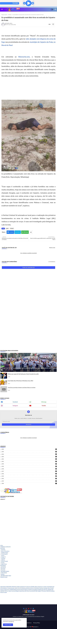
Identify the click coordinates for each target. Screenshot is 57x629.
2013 (29, 481)
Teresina (44, 591)
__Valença (2, 559)
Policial (9, 14)
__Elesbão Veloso (4, 552)
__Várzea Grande (4, 561)
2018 (29, 469)
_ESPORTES (3, 567)
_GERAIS (2, 574)
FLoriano (44, 586)
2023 (29, 456)
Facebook (11, 232)
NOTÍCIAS (2, 548)
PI (3, 589)
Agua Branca (3, 586)
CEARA (18, 586)
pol (17, 589)
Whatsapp (26, 232)
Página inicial (4, 14)
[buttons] (24, 608)
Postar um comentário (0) (28, 267)
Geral (1, 588)
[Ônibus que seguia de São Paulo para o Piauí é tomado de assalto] (3, 376)
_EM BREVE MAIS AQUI (5, 575)
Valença (52, 591)
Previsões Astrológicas (33, 589)
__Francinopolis (4, 554)
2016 (29, 473)
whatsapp (43, 402)
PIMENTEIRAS (13, 589)
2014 (29, 478)
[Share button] (31, 232)
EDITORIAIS (3, 565)
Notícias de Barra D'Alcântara (32, 588)
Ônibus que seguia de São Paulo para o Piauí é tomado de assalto (23, 374)
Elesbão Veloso (34, 586)
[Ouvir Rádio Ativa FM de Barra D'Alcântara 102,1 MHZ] (3, 382)
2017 (29, 471)
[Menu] (2, 9)
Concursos (28, 586)
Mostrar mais (52, 247)
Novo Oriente (51, 588)
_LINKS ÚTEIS (3, 564)
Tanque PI (40, 591)
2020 (29, 464)
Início (1, 545)
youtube (44, 405)
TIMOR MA (48, 591)
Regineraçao (41, 589)
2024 (29, 454)
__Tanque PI (3, 557)
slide (36, 591)
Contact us (28, 622)
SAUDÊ (33, 591)
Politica (25, 589)
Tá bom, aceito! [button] (8, 624)
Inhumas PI (5, 588)
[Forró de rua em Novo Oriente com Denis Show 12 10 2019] (3, 389)
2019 (29, 466)
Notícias (24, 588)
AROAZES (14, 586)
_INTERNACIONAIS (4, 571)
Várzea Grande (3, 592)
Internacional (11, 588)
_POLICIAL (2, 570)
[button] (51, 9)
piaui (7, 228)
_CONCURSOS (3, 572)
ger (53, 586)
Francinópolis (49, 586)
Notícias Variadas (43, 588)
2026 (29, 449)
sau (31, 591)
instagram (15, 405)
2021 (29, 461)
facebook (15, 402)
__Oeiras (2, 555)
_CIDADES (2, 549)
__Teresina (2, 558)
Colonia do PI (23, 586)
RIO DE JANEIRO (48, 589)
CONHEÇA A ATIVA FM (5, 546)
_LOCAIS (2, 562)
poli (19, 589)
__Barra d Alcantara (4, 551)
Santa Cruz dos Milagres (13, 591)
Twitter (18, 232)
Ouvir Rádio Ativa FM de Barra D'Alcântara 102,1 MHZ (20, 380)
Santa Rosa (21, 591)
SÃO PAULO (27, 591)
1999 (29, 483)
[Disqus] (28, 289)
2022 (29, 459)
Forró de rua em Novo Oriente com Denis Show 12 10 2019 (21, 387)
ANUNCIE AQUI (3, 577)
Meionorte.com (23, 57)
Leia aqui (11, 621)
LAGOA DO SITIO (18, 588)
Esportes (40, 586)
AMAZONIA (8, 586)
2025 (29, 451)
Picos (8, 589)
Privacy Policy (36, 622)
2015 (29, 476)
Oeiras (1, 589)
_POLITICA (2, 568)
